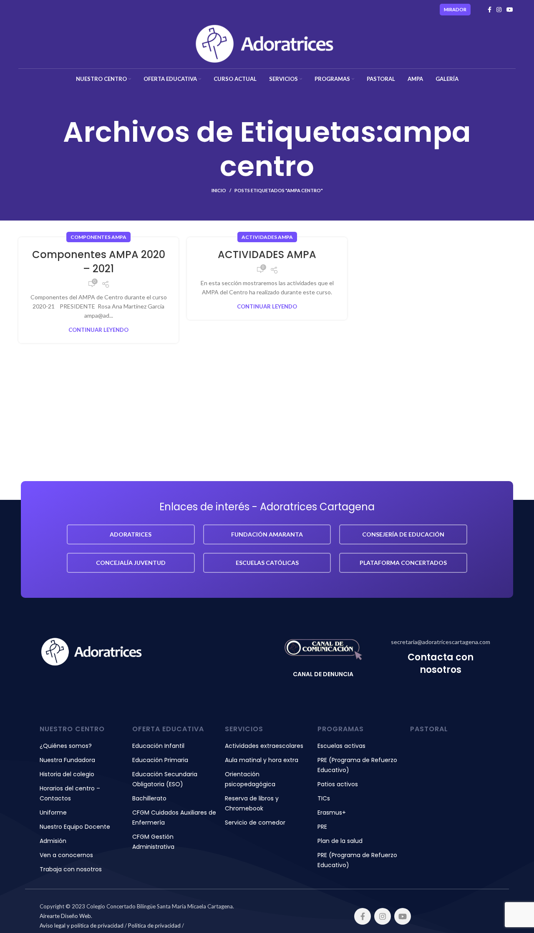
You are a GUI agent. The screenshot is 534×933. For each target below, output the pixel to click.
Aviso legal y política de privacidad (81, 925)
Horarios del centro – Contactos (70, 793)
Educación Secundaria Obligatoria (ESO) (164, 779)
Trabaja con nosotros (71, 869)
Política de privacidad (154, 925)
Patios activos (337, 784)
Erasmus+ (331, 812)
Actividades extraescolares (264, 746)
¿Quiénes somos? (66, 746)
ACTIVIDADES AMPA (267, 254)
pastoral (429, 729)
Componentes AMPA (98, 237)
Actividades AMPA (267, 237)
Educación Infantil (158, 746)
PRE (322, 827)
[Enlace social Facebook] (489, 9)
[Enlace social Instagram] (499, 9)
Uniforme (53, 812)
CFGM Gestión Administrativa (153, 842)
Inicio (219, 190)
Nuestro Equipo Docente (75, 827)
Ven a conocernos (66, 855)
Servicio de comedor (255, 822)
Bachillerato (149, 798)
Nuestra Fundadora (67, 760)
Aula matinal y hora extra (261, 760)
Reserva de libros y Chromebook (252, 803)
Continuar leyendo (98, 330)
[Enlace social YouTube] (510, 9)
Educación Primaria (160, 760)
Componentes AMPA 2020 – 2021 (98, 262)
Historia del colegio (67, 774)
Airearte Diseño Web (65, 916)
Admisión (53, 841)
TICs (323, 798)
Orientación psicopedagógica (250, 779)
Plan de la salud (340, 841)
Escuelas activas (341, 746)
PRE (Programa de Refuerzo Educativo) (357, 765)
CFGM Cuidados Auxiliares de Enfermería (174, 817)
